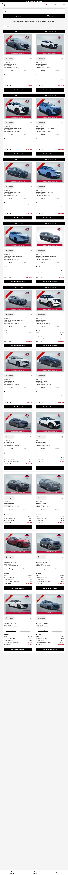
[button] (18, 90)
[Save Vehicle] (31, 59)
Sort (19, 16)
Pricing (11, 70)
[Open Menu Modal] (64, 4)
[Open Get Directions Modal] (46, 4)
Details (25, 70)
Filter (51, 16)
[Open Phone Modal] (38, 4)
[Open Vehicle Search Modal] (55, 4)
